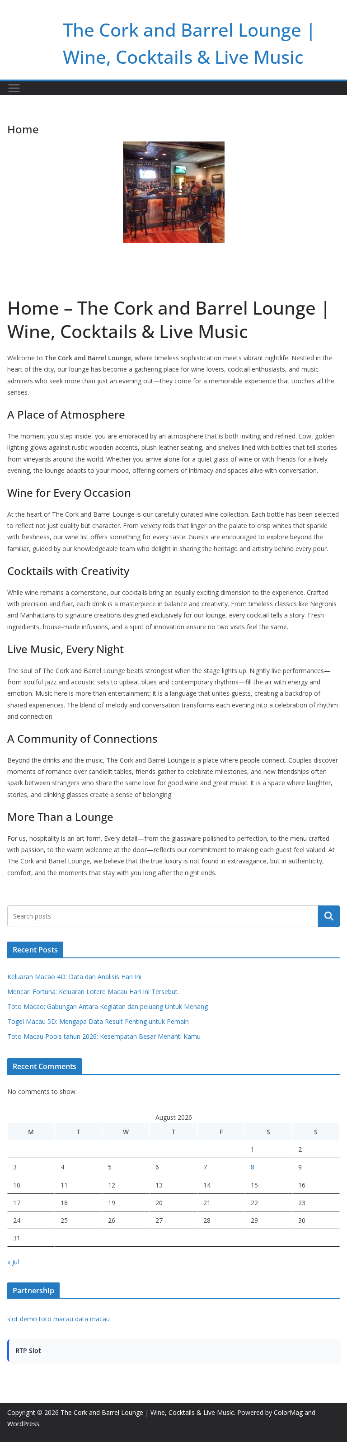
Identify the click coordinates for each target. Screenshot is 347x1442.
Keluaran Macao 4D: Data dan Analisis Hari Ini (74, 976)
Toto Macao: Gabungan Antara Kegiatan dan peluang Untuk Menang (107, 1006)
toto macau (56, 1319)
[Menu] (14, 88)
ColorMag (288, 1412)
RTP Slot (28, 1350)
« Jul (13, 1262)
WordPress (23, 1423)
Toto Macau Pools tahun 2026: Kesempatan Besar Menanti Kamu (104, 1036)
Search (329, 916)
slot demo (22, 1319)
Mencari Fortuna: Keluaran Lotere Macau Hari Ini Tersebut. (93, 991)
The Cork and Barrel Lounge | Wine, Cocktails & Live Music (147, 1412)
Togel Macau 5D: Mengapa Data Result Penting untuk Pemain (98, 1021)
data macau (92, 1319)
